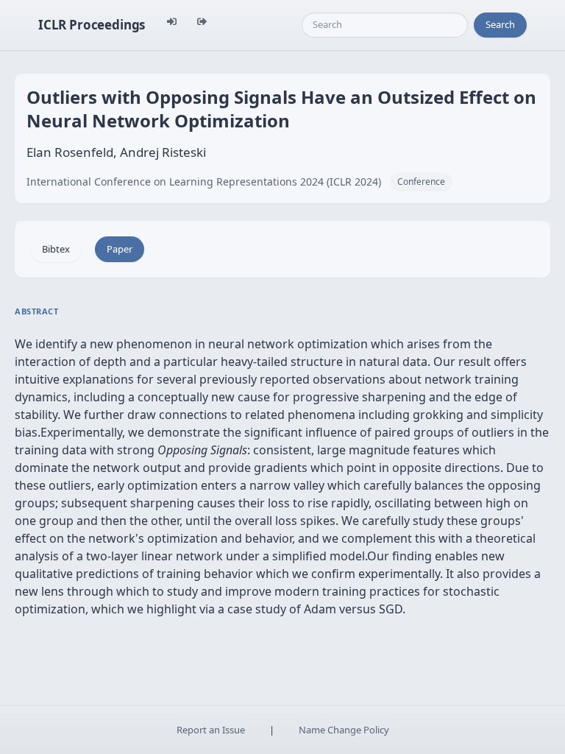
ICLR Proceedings (91, 24)
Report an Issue (211, 729)
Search (500, 24)
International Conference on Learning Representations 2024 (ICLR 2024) (203, 181)
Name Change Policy (344, 729)
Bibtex (56, 249)
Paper (119, 249)
